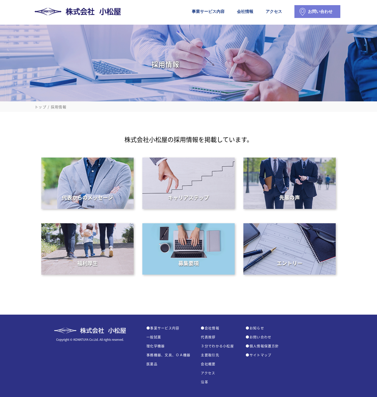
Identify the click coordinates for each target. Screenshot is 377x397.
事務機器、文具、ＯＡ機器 (168, 354)
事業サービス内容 (208, 13)
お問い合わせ (320, 10)
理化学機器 (155, 345)
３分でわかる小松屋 (217, 345)
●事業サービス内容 (163, 327)
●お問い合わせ (258, 336)
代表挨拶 (208, 336)
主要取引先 (210, 354)
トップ (40, 107)
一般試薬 (153, 336)
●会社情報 (210, 327)
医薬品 (151, 363)
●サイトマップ (258, 354)
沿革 (204, 381)
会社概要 (208, 363)
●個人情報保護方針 (262, 345)
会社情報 (245, 13)
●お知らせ (255, 327)
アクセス (274, 13)
